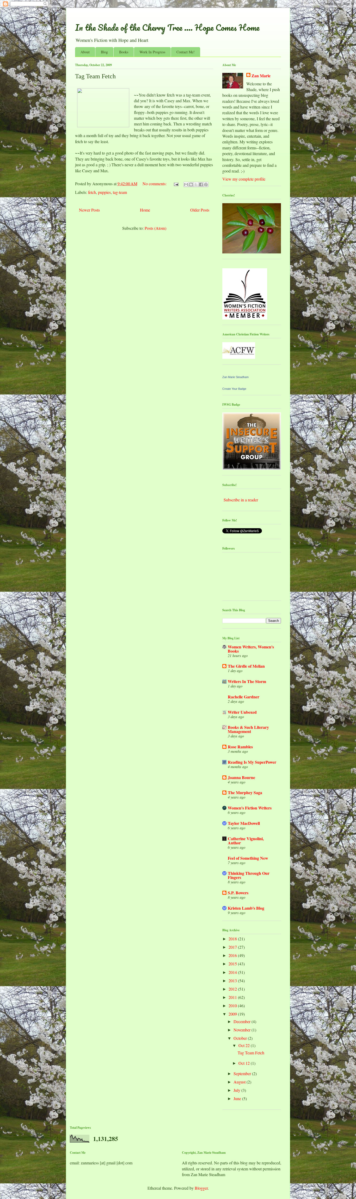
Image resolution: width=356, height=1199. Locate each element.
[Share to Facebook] (201, 184)
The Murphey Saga (245, 792)
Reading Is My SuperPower (252, 762)
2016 (233, 955)
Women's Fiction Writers (250, 808)
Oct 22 (244, 1045)
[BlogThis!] (191, 184)
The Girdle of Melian (246, 666)
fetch (92, 192)
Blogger (201, 1188)
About (85, 51)
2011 (233, 997)
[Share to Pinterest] (205, 184)
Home (145, 210)
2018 (233, 938)
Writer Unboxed (242, 712)
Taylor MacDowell (244, 823)
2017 (233, 947)
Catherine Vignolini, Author (246, 841)
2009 (233, 1014)
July (237, 1090)
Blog (104, 51)
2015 (233, 963)
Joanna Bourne (241, 777)
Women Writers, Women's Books (251, 649)
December (242, 1021)
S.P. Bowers (238, 893)
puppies (104, 192)
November (242, 1029)
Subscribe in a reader (241, 499)
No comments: (155, 183)
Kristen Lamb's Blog (246, 908)
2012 (233, 989)
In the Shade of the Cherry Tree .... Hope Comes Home (167, 27)
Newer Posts (89, 210)
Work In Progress (152, 51)
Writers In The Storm (247, 681)
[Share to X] (196, 184)
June (238, 1098)
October (241, 1038)
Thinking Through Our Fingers (248, 875)
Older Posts (199, 210)
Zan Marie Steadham (235, 377)
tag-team (120, 192)
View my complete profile (243, 179)
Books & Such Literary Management (248, 729)
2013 (233, 980)
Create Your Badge (234, 388)
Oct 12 (244, 1063)
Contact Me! (185, 51)
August (240, 1082)
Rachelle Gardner (243, 697)
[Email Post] (176, 183)
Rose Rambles (240, 747)
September (243, 1073)
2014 (233, 972)
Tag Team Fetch (95, 76)
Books (123, 51)
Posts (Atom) (155, 228)
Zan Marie (261, 76)
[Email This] (186, 184)
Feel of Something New (248, 858)
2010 (233, 1005)
